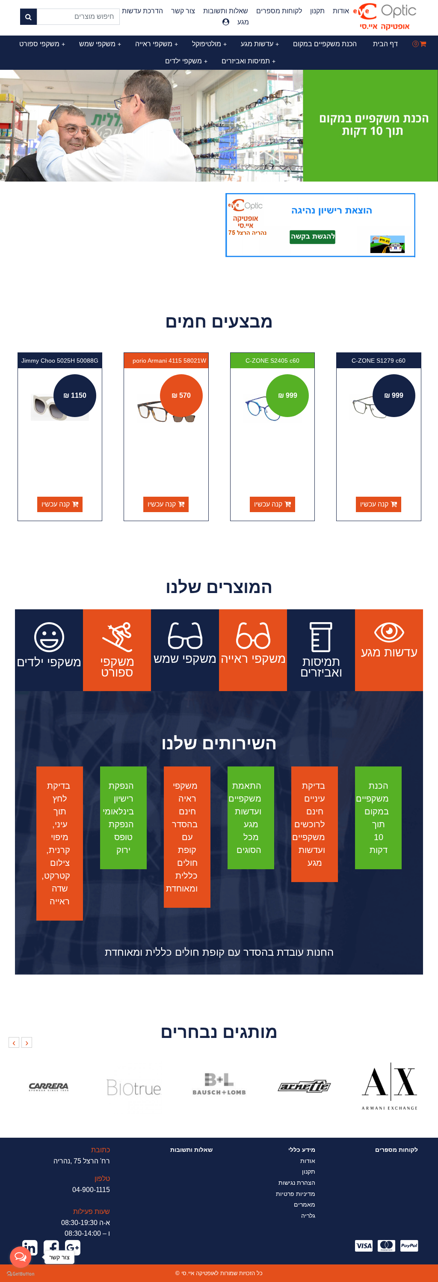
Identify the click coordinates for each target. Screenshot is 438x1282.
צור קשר (183, 11)
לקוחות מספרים (279, 11)
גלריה (308, 1215)
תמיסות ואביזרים (248, 61)
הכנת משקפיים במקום (325, 44)
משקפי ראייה (156, 44)
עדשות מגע (260, 44)
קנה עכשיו (374, 504)
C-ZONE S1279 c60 (378, 360)
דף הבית (385, 44)
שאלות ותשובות (225, 11)
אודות (341, 11)
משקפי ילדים (186, 61)
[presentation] (26, 1042)
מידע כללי (301, 1149)
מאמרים (304, 1204)
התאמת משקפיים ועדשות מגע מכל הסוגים (244, 818)
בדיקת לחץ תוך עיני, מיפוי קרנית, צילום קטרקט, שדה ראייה (55, 843)
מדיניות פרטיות (295, 1193)
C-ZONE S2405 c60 (272, 360)
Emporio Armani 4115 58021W (165, 360)
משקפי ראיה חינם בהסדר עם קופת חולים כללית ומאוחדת (182, 837)
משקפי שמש (100, 44)
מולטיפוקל (209, 44)
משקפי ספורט (42, 44)
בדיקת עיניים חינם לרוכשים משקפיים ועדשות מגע (308, 824)
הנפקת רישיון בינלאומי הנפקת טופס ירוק (118, 818)
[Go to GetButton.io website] (20, 1273)
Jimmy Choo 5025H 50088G (59, 360)
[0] (423, 44)
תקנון (317, 11)
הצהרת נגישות (296, 1182)
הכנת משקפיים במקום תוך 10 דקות (372, 818)
